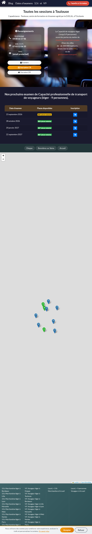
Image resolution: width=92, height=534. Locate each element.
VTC (75, 49)
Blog (11, 3)
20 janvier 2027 (12, 128)
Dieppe (29, 148)
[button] (54, 331)
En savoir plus (44, 531)
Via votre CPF (25, 72)
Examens (25, 63)
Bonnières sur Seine (46, 148)
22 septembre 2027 (14, 134)
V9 (44, 3)
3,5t (36, 3)
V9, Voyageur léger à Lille (34, 504)
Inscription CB (25, 67)
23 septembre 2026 (14, 114)
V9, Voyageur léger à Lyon (34, 506)
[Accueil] (4, 2)
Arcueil (63, 148)
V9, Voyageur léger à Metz (34, 514)
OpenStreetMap (86, 482)
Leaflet (76, 482)
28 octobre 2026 (13, 121)
